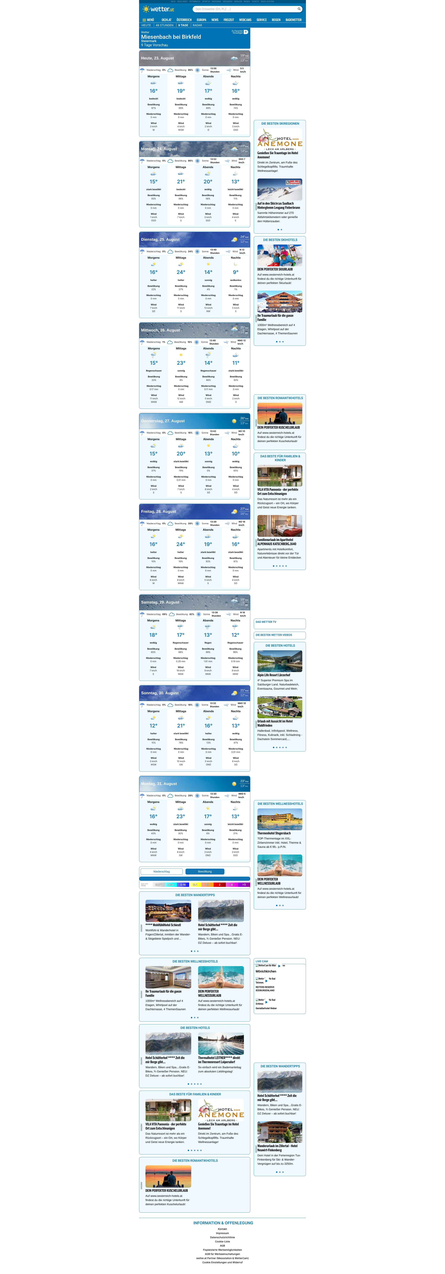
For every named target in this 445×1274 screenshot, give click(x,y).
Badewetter (294, 20)
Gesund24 (227, 2)
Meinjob (238, 2)
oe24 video (182, 2)
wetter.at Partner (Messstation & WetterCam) (222, 1258)
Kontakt (222, 1229)
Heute (146, 25)
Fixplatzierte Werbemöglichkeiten (222, 1249)
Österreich (194, 2)
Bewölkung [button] (205, 871)
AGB (222, 1245)
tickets (255, 2)
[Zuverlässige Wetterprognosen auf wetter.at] (164, 9)
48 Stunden (164, 25)
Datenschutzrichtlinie (222, 1237)
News (215, 20)
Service (262, 20)
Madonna (216, 2)
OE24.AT (166, 20)
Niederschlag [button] (161, 871)
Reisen (247, 2)
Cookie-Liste (222, 1241)
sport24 (206, 2)
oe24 (173, 2)
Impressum (222, 1233)
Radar (197, 25)
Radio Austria (267, 2)
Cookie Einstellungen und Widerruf (222, 1262)
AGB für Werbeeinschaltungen (222, 1254)
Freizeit (229, 20)
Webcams (245, 20)
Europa (201, 20)
